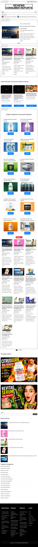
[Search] (35, 12)
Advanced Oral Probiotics (7, 305)
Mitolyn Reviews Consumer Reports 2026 (16, 430)
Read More (15, 74)
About (30, 513)
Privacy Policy (31, 517)
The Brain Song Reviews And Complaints (4, 532)
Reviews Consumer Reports (22, 542)
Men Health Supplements (5, 487)
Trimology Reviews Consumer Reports (15, 439)
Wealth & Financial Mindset (6, 491)
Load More (19, 237)
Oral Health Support (4, 489)
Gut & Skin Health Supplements (6, 478)
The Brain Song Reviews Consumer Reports (5, 527)
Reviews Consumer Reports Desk (27, 30)
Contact (30, 525)
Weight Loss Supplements (5, 495)
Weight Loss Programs (6, 332)
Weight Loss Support (6, 276)
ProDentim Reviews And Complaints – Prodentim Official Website (7, 307)
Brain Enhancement (29, 276)
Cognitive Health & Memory (31, 305)
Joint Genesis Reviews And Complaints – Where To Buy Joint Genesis (19, 307)
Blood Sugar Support (4, 470)
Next (21, 350)
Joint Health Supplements (5, 485)
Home (30, 511)
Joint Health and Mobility (19, 305)
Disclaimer (31, 515)
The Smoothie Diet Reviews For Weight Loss (5, 522)
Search (2, 412)
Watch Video (7, 105)
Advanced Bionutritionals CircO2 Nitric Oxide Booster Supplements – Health (19, 279)
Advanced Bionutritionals (19, 276)
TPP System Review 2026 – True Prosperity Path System (7, 59)
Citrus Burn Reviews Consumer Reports (15, 447)
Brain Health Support (4, 474)
